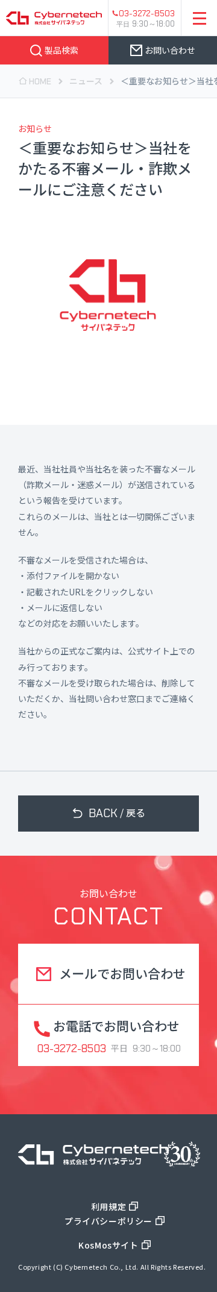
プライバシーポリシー (108, 1221)
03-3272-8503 (147, 13)
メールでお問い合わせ (122, 973)
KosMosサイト (108, 1245)
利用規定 (108, 1206)
